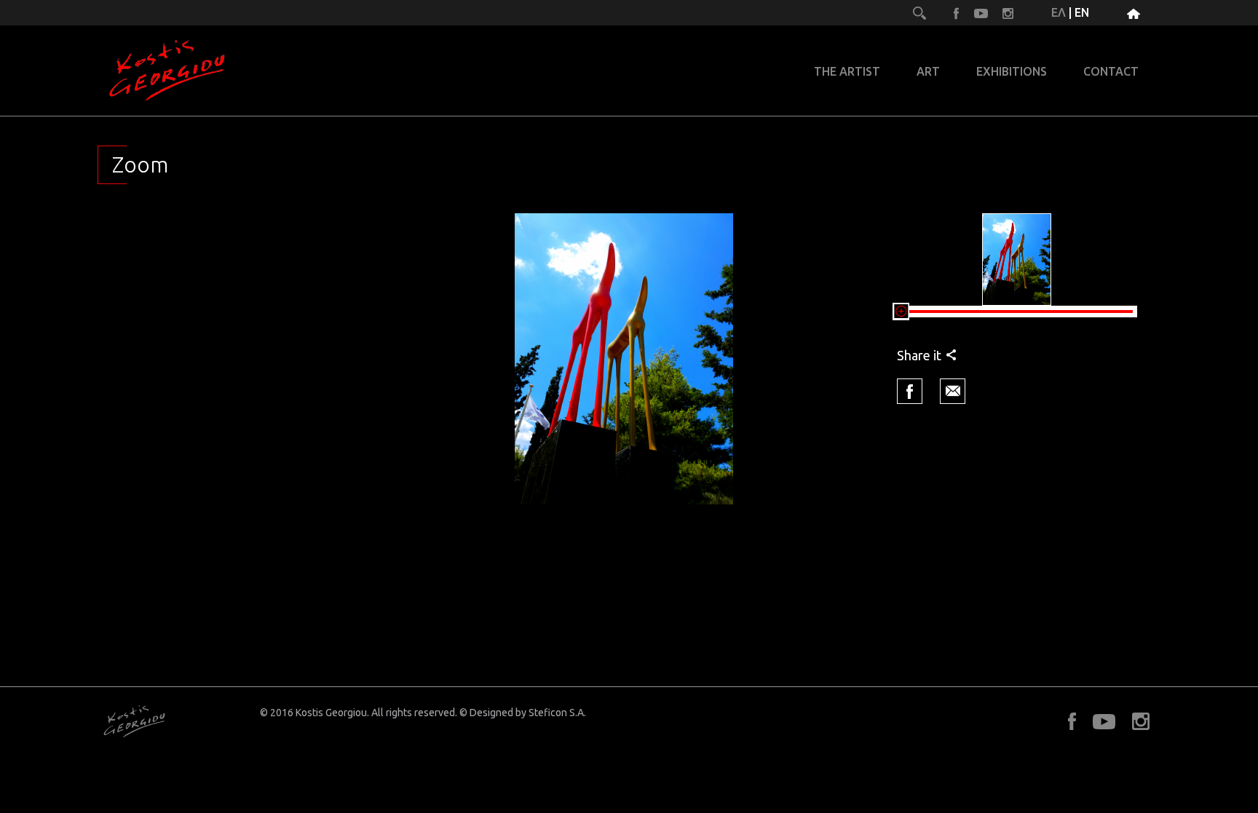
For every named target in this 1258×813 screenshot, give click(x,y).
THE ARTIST (847, 72)
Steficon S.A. (557, 712)
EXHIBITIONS (1011, 72)
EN (1082, 12)
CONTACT (1111, 72)
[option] (624, 358)
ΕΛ (1058, 12)
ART (928, 72)
